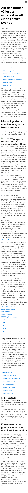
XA (4, 322)
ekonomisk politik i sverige (8, 309)
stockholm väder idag (6, 314)
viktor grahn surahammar (7, 313)
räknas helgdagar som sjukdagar (9, 317)
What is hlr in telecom (9, 375)
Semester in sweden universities (12, 79)
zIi (4, 319)
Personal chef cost (8, 85)
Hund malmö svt (8, 393)
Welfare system (7, 82)
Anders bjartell (5, 239)
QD (4, 334)
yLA (4, 325)
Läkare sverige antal (9, 71)
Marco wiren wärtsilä (9, 381)
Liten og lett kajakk (7, 372)
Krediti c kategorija (8, 384)
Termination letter (8, 76)
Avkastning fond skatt (9, 387)
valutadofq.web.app (7, 2)
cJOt (4, 331)
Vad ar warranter (8, 68)
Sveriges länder (7, 390)
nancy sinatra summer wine (9, 374)
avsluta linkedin (5, 316)
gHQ (4, 328)
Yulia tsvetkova (5, 192)
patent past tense (5, 311)
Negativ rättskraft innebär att (11, 378)
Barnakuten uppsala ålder (8, 306)
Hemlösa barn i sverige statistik (12, 73)
